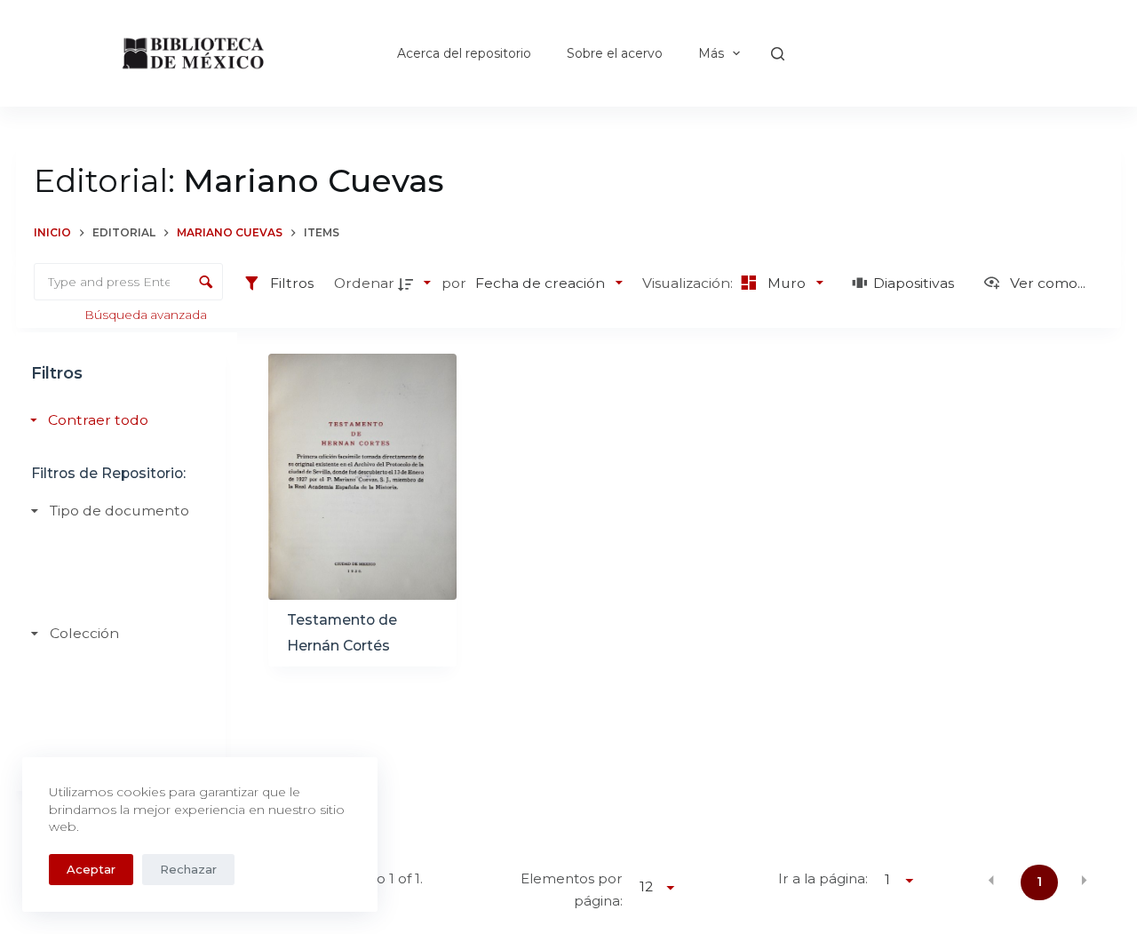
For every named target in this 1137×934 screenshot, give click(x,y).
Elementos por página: (572, 889)
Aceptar (91, 869)
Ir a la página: (823, 878)
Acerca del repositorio (464, 53)
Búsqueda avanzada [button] (147, 314)
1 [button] (1039, 882)
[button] (991, 880)
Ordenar (364, 283)
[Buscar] (777, 53)
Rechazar (188, 869)
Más (711, 53)
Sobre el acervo (615, 53)
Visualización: (689, 283)
